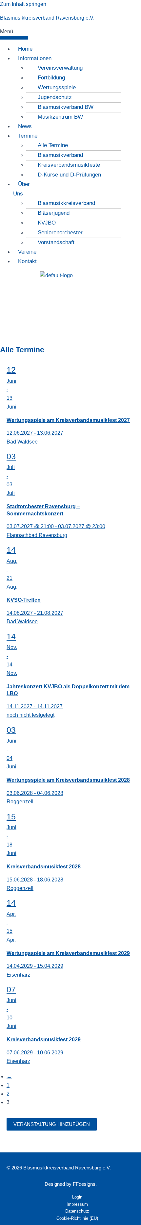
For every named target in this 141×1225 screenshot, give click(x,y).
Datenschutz (77, 1211)
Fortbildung (51, 78)
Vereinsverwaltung (60, 68)
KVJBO (47, 223)
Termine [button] (27, 136)
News (25, 126)
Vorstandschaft (56, 242)
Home (25, 49)
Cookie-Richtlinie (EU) (77, 1218)
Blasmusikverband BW (65, 107)
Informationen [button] (34, 58)
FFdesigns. (85, 1184)
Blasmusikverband (60, 155)
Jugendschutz (55, 97)
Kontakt (27, 261)
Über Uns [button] (21, 189)
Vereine (27, 252)
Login (77, 1197)
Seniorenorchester (60, 232)
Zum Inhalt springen (23, 4)
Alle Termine (53, 145)
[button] (14, 33)
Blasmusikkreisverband (66, 203)
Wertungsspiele (57, 87)
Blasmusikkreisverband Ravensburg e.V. (47, 18)
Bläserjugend (54, 213)
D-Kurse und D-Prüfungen (69, 175)
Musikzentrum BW (60, 117)
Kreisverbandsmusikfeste (69, 165)
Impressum (77, 1204)
